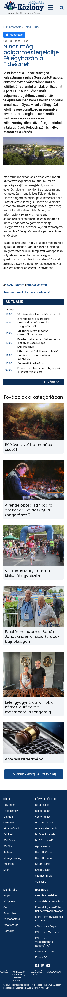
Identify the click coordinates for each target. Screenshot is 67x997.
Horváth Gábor (43, 852)
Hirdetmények (11, 828)
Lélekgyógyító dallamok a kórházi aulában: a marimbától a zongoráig (38, 355)
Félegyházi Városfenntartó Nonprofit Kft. (44, 942)
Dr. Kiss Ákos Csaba (46, 828)
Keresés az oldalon (46, 895)
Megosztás (16, 34)
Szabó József (43, 869)
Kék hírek (8, 834)
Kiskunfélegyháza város (49, 901)
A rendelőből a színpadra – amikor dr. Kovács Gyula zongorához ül (34, 322)
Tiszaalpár (9, 930)
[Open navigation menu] (50, 8)
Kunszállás (9, 913)
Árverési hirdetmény (30, 363)
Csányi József (14, 285)
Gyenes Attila (42, 846)
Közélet (7, 846)
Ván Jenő (40, 881)
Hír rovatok (12, 27)
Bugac (7, 895)
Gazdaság (9, 822)
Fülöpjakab (9, 901)
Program (8, 863)
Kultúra (7, 852)
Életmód (8, 816)
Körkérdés (9, 840)
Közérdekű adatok (36, 973)
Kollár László (42, 863)
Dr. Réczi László (44, 840)
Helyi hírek (32, 27)
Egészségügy (11, 810)
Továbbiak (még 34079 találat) (33, 774)
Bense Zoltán (42, 810)
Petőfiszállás (10, 925)
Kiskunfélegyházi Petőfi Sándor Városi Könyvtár (49, 909)
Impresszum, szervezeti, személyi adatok (19, 976)
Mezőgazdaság (12, 858)
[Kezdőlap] (24, 6)
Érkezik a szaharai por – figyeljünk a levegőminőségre (38, 370)
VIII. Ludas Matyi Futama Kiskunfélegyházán (32, 333)
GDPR (48, 988)
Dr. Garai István (44, 822)
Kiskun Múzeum (44, 951)
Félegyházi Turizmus (47, 932)
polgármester (36, 285)
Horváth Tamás (44, 858)
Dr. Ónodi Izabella (45, 834)
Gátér (6, 907)
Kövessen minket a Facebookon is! (26, 292)
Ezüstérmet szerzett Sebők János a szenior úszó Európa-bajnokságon (38, 343)
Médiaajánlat (54, 972)
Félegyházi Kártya (45, 926)
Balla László (42, 804)
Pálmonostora (11, 919)
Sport (6, 869)
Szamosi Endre (43, 875)
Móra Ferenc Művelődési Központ (49, 918)
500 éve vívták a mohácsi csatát (38, 314)
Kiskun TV (41, 957)
